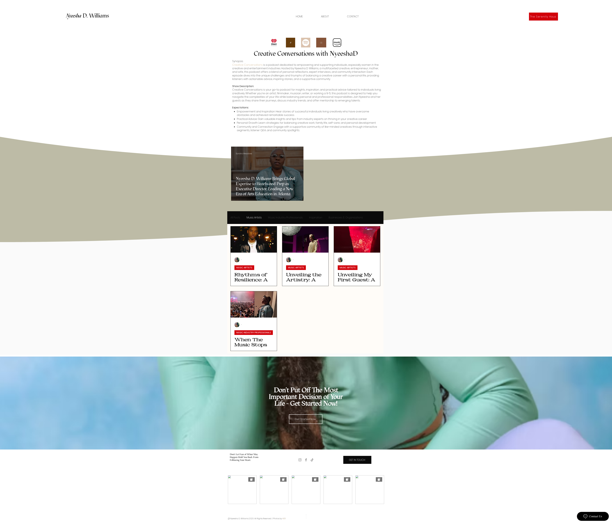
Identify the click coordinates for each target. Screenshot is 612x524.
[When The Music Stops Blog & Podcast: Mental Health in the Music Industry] (254, 304)
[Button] (306, 516)
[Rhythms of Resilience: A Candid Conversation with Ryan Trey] (254, 239)
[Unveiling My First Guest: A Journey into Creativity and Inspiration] (357, 239)
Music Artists (254, 217)
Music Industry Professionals (285, 217)
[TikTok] (312, 460)
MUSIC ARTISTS (244, 267)
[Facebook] (306, 460)
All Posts (235, 217)
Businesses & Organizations (346, 217)
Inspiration (315, 217)
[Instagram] (300, 460)
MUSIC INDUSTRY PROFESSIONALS (253, 332)
